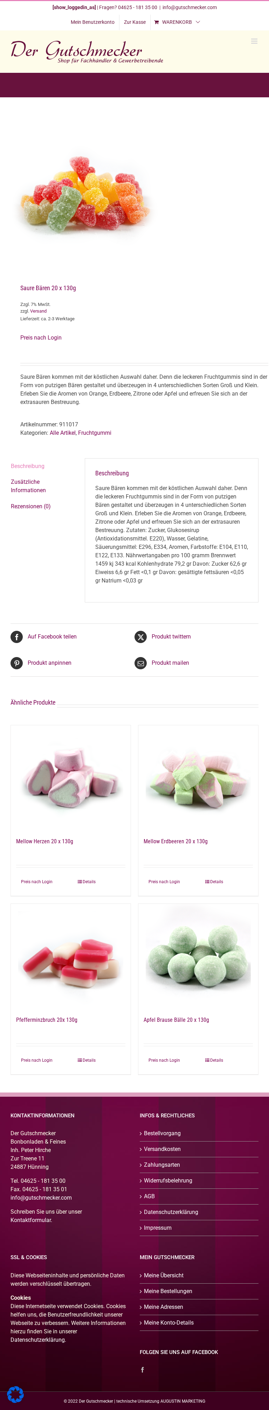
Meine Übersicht (164, 1275)
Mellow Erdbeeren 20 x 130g (176, 841)
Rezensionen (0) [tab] (31, 506)
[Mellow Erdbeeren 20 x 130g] (198, 777)
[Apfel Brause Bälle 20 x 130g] (198, 956)
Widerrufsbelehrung (168, 1180)
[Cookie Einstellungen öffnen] (15, 1401)
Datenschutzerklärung (171, 1212)
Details (89, 881)
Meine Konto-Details (169, 1322)
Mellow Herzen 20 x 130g (44, 841)
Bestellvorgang (162, 1133)
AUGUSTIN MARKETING (182, 1401)
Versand (38, 311)
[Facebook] (142, 1370)
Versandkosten (162, 1149)
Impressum (158, 1227)
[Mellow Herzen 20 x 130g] (71, 777)
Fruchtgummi (94, 433)
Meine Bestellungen (168, 1291)
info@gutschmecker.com (190, 7)
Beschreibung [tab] (27, 466)
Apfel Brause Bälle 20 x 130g (176, 1020)
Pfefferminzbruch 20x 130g (46, 1020)
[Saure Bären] (134, 191)
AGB (149, 1196)
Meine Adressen (163, 1307)
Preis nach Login (41, 337)
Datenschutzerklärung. (38, 1339)
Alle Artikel (63, 433)
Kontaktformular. (31, 1220)
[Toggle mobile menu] (254, 41)
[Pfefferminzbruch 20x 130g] (71, 956)
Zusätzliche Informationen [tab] (28, 486)
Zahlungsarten (162, 1164)
